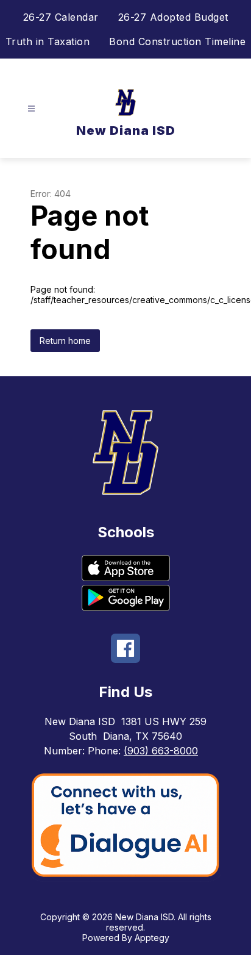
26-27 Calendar (61, 17)
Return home (65, 340)
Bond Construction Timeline (177, 41)
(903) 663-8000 (161, 751)
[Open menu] (31, 109)
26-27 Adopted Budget (173, 17)
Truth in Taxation (47, 41)
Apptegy (152, 937)
